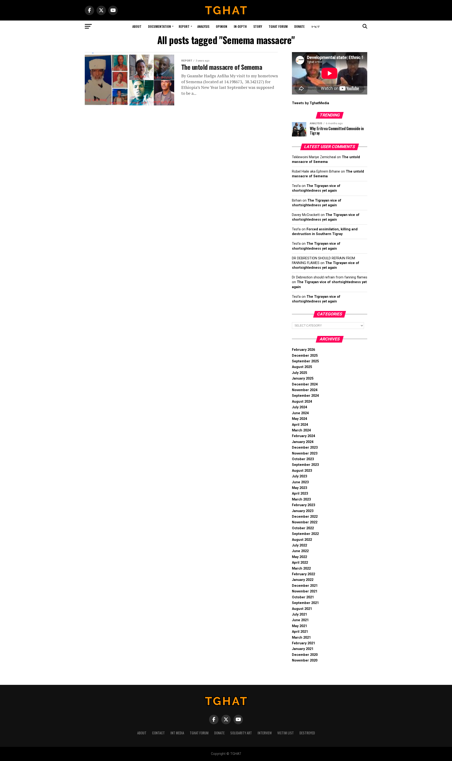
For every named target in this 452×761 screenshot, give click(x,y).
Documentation (159, 26)
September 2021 (305, 603)
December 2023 (305, 448)
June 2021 (300, 620)
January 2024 (302, 442)
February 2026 (303, 350)
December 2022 (305, 517)
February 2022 (303, 574)
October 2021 (303, 597)
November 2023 (304, 453)
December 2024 (305, 384)
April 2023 (300, 494)
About (136, 26)
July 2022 (299, 545)
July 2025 (299, 373)
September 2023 (305, 465)
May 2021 (299, 626)
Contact (158, 732)
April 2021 (300, 632)
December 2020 (305, 655)
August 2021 (302, 609)
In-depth (240, 26)
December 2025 (305, 356)
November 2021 (304, 591)
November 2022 (304, 522)
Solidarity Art (241, 732)
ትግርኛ (315, 26)
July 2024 (299, 407)
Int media (177, 732)
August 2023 (302, 471)
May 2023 (299, 488)
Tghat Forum (278, 26)
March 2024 (301, 430)
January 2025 (302, 378)
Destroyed (307, 732)
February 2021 (303, 643)
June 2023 (300, 482)
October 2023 (303, 459)
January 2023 (302, 511)
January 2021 (302, 649)
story (257, 26)
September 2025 (305, 361)
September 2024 (305, 396)
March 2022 (301, 569)
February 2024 (303, 436)
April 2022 (300, 563)
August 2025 (302, 367)
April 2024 (300, 425)
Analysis (203, 26)
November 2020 (304, 660)
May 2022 (299, 557)
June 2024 (300, 413)
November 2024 (304, 390)
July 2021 (299, 614)
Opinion (221, 26)
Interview (265, 732)
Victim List (285, 732)
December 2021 (305, 586)
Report (184, 26)
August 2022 (302, 540)
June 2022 (300, 551)
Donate (299, 26)
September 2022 (305, 534)
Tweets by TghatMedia (310, 103)
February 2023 (303, 505)
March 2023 (301, 499)
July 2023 (299, 476)
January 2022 (302, 580)
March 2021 (301, 638)
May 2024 (299, 419)
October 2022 (303, 528)
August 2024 (302, 402)
